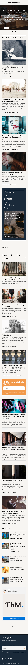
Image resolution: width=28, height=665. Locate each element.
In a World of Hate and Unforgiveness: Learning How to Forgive (13, 278)
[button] (2, 2)
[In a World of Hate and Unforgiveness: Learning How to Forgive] (14, 269)
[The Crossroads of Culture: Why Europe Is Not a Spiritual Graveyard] (14, 88)
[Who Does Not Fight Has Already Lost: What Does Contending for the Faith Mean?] (14, 125)
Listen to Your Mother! (16, 567)
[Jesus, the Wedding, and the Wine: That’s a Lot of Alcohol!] (14, 502)
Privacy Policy (21, 392)
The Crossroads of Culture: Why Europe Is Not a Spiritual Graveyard (13, 100)
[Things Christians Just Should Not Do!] (14, 357)
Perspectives (4, 346)
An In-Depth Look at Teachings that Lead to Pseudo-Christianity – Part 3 (18, 534)
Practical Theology (6, 286)
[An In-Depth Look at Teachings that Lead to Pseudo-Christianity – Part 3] (5, 535)
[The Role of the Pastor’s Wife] (14, 472)
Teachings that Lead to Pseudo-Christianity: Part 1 (18, 557)
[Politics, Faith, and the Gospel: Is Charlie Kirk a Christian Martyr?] (14, 17)
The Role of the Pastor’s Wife (12, 481)
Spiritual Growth (5, 184)
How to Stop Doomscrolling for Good (13, 68)
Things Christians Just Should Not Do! (13, 365)
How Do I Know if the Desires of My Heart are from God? (12, 173)
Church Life (4, 492)
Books (3, 149)
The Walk (3, 76)
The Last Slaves (6, 335)
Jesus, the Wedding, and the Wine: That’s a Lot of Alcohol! (13, 512)
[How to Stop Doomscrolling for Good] (14, 52)
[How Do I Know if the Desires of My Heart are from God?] (14, 161)
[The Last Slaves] (14, 326)
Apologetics (4, 461)
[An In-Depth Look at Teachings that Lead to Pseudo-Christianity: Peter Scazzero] (14, 439)
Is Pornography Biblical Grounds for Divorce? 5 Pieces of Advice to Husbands (13, 417)
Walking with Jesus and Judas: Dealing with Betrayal (13, 305)
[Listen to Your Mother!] (5, 570)
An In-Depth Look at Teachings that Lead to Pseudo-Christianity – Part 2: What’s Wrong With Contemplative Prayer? (18, 546)
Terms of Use (7, 393)
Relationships (5, 428)
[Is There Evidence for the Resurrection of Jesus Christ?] (5, 580)
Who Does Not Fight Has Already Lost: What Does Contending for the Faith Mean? (13, 137)
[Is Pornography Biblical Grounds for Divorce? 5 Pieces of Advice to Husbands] (14, 406)
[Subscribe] (22, 388)
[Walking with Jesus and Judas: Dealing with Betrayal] (14, 296)
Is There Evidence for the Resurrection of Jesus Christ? (17, 578)
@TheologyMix (12, 590)
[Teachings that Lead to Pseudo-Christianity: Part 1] (5, 559)
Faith (3, 112)
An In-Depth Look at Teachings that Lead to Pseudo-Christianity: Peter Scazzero (13, 450)
